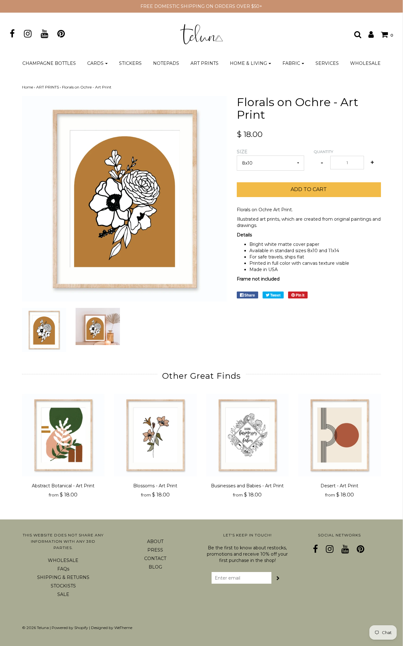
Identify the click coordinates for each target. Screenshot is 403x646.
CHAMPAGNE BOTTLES (49, 63)
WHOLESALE (365, 63)
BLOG (155, 567)
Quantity (323, 151)
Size (242, 152)
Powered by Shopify (70, 627)
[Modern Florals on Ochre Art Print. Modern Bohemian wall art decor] (98, 326)
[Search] (354, 34)
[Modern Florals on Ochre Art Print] (44, 330)
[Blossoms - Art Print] (155, 435)
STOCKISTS (63, 586)
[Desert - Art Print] (339, 435)
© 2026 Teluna (35, 627)
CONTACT (155, 558)
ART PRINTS (204, 63)
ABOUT (155, 541)
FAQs (63, 569)
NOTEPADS (166, 63)
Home (27, 87)
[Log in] (368, 34)
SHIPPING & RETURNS (63, 577)
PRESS (155, 550)
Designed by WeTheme (111, 627)
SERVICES (327, 63)
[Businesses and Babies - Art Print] (247, 435)
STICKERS (130, 63)
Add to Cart (309, 189)
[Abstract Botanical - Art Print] (63, 435)
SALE (63, 594)
